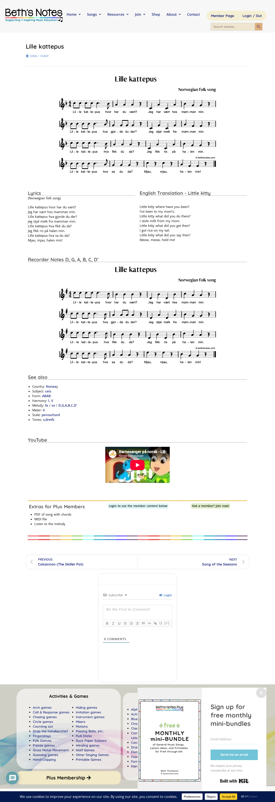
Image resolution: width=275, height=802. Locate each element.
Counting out (43, 726)
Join (138, 14)
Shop (156, 14)
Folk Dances (42, 741)
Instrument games (90, 717)
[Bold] (107, 623)
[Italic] (113, 623)
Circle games (43, 722)
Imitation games (88, 712)
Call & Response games (51, 712)
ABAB (46, 396)
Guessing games (45, 755)
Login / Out (252, 16)
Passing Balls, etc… (90, 731)
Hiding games (86, 707)
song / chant (39, 56)
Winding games (88, 745)
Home (71, 14)
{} (160, 623)
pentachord (51, 415)
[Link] (155, 623)
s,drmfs (48, 419)
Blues (135, 719)
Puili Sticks (84, 736)
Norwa (51, 386)
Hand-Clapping (44, 759)
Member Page (222, 16)
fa (46, 405)
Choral (136, 724)
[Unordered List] (137, 623)
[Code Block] (149, 623)
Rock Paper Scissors (91, 741)
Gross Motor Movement (51, 750)
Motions (82, 726)
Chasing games (45, 717)
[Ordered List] (131, 623)
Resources (115, 14)
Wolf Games (85, 750)
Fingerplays (42, 736)
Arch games (42, 707)
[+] (167, 623)
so (53, 405)
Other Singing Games (92, 755)
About (172, 14)
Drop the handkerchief (50, 731)
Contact (193, 14)
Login (167, 595)
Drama (136, 747)
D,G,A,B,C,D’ (67, 405)
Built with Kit (234, 781)
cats (48, 391)
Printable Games (88, 759)
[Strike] (125, 623)
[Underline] (119, 623)
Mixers (80, 722)
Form (135, 761)
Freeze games (44, 745)
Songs (92, 14)
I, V (50, 400)
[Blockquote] (143, 623)
